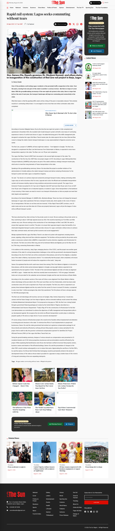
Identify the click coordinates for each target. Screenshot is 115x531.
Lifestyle (48, 509)
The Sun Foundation (102, 7)
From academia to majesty (17, 467)
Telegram (70, 424)
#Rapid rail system (45, 361)
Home (11, 7)
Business (33, 7)
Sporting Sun (89, 7)
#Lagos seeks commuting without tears (28, 361)
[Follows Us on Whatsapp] (77, 24)
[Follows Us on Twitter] (74, 24)
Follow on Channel (97, 46)
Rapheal (31, 24)
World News (63, 505)
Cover (34, 496)
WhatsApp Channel (56, 424)
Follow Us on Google (96, 2)
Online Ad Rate (77, 507)
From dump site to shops (93, 467)
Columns (25, 7)
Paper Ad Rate (77, 510)
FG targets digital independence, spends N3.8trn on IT (99, 75)
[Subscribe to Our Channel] (91, 512)
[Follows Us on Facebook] (70, 24)
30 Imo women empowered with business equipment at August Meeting (70, 469)
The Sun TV (80, 7)
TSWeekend (49, 515)
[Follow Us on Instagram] (97, 512)
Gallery (48, 492)
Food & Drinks (37, 514)
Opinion (61, 7)
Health (48, 505)
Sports (35, 507)
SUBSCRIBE (96, 502)
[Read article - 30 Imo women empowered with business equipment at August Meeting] (70, 452)
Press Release (64, 515)
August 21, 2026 (11, 470)
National (18, 7)
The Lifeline (10, 465)
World (61, 496)
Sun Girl (75, 492)
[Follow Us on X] (88, 512)
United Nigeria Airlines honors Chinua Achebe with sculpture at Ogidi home (44, 469)
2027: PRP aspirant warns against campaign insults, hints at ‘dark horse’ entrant (99, 113)
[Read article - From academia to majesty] (19, 452)
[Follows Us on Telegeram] (81, 24)
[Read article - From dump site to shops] (96, 452)
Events (48, 502)
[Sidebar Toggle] (7, 7)
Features (62, 509)
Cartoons (62, 512)
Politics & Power (52, 7)
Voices (62, 492)
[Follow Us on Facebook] (85, 512)
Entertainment (70, 7)
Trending (75, 501)
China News (41, 7)
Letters (48, 496)
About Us (75, 504)
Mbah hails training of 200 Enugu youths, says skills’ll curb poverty (99, 84)
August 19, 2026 (89, 470)
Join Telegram (97, 51)
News (34, 510)
